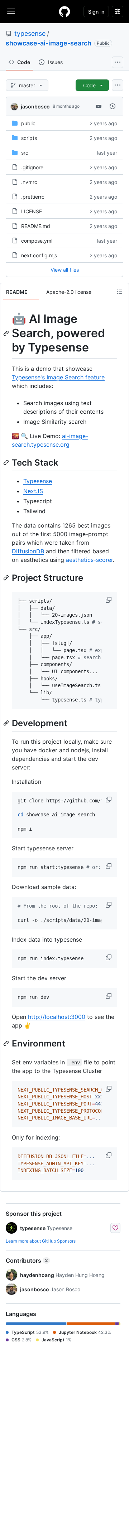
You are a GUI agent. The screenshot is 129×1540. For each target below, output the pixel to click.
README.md (35, 226)
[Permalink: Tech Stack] (7, 462)
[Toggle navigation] (11, 11)
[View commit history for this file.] (112, 106)
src (24, 153)
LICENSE (31, 211)
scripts (29, 138)
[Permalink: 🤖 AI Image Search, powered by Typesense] (7, 333)
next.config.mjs (39, 255)
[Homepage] (64, 11)
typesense (30, 33)
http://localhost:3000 (56, 1016)
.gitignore (32, 167)
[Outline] (120, 291)
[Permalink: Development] (7, 723)
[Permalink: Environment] (7, 1044)
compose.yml (36, 241)
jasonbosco (35, 106)
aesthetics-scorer (89, 559)
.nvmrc (29, 182)
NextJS (33, 491)
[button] (109, 600)
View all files (65, 270)
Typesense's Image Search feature (58, 377)
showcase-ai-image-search (48, 43)
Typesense (37, 481)
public (28, 123)
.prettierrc (32, 197)
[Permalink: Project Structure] (7, 578)
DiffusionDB (28, 551)
